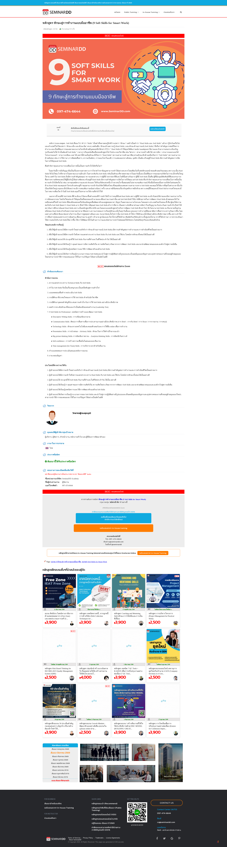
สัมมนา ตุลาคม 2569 (60, 759)
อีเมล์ (159, 818)
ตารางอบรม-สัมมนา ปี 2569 (122, 3)
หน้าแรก (117, 12)
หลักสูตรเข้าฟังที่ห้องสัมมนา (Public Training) (107, 809)
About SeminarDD (75, 840)
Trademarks (99, 838)
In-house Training (150, 12)
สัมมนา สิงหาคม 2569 (60, 752)
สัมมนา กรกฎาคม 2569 (60, 749)
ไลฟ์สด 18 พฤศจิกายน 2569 (59, 664)
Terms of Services (74, 838)
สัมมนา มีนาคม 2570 (60, 777)
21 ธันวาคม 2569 (59, 609)
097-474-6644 (164, 813)
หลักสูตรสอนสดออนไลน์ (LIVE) (105, 818)
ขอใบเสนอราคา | (107, 3)
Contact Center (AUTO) (167, 809)
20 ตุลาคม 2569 (59, 719)
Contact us (167, 803)
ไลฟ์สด (163, 609)
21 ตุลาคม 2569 (94, 664)
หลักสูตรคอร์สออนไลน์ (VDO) (104, 814)
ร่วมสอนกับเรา (169, 12)
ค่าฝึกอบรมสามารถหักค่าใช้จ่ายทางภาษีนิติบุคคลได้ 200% (113, 511)
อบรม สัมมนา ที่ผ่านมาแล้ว (60, 780)
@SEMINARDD (137, 825)
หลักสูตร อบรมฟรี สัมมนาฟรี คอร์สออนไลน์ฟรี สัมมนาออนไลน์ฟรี (65, 3)
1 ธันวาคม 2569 (128, 664)
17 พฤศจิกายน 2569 (129, 609)
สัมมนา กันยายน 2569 (60, 756)
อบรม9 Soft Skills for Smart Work (94, 562)
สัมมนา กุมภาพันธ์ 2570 (60, 773)
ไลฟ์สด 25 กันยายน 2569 (94, 719)
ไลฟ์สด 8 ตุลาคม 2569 (163, 664)
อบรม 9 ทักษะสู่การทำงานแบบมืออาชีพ (66, 562)
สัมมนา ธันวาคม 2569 (60, 766)
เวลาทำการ (161, 827)
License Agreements (113, 838)
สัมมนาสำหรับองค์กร (94, 3)
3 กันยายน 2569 (128, 719)
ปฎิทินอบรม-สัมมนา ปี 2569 (103, 823)
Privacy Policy (88, 838)
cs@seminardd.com (166, 822)
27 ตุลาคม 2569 (163, 719)
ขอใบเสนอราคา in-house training (113, 528)
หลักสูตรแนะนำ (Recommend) (104, 803)
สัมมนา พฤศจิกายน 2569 (60, 763)
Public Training (131, 12)
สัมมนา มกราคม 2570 (60, 770)
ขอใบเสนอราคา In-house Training (152, 553)
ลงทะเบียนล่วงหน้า (157, 128)
